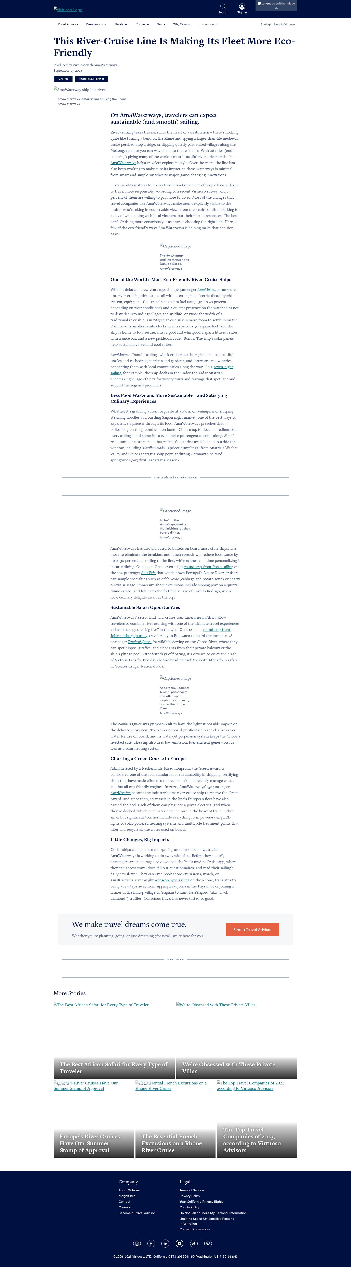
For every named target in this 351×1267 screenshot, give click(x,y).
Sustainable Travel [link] (91, 78)
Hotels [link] (119, 24)
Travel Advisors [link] (68, 24)
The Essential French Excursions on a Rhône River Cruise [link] (172, 1143)
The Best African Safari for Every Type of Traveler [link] (113, 1067)
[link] (68, 9)
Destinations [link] (94, 24)
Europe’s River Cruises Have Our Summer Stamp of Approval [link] (90, 1143)
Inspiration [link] (206, 24)
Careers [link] (124, 1207)
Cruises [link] (140, 24)
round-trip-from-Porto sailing (208, 566)
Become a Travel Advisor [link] (137, 1213)
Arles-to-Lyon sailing (172, 880)
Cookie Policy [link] (189, 1207)
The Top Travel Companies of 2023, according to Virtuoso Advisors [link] (252, 1139)
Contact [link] (124, 1201)
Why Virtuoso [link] (182, 24)
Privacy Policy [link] (190, 1196)
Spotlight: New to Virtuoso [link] (278, 24)
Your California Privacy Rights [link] (201, 1201)
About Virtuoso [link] (129, 1190)
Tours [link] (161, 24)
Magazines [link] (127, 1196)
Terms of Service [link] (192, 1190)
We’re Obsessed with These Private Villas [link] (228, 1067)
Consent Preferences (195, 1229)
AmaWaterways (123, 162)
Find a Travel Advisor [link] (252, 929)
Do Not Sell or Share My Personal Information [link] (213, 1213)
